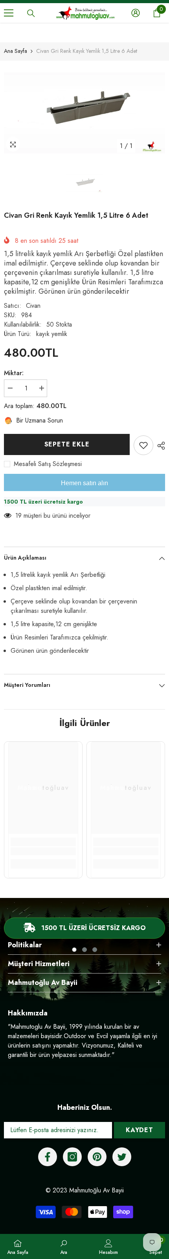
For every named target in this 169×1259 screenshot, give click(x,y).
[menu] (8, 13)
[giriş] (135, 13)
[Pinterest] (97, 1156)
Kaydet (139, 1129)
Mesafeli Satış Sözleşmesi (48, 464)
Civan (33, 305)
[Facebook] (47, 1156)
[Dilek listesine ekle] (143, 445)
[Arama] (31, 13)
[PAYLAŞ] (159, 445)
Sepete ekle (65, 444)
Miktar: (14, 373)
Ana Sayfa (15, 51)
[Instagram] (72, 1156)
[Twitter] (121, 1156)
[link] (43, 851)
